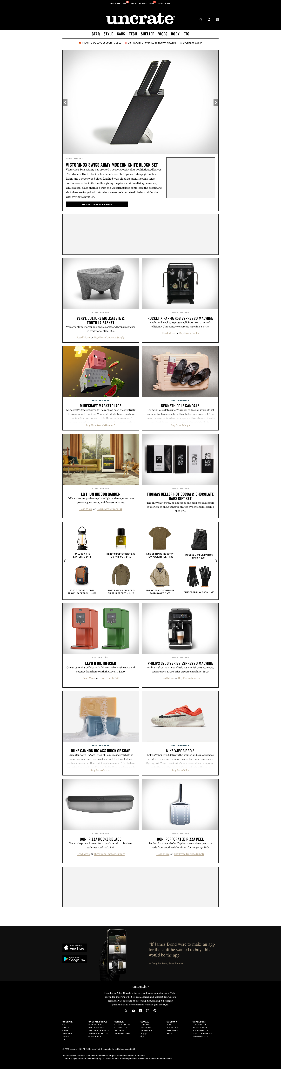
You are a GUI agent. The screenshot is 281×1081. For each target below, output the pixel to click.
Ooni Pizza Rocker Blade (100, 839)
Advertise (172, 1027)
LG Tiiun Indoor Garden (100, 494)
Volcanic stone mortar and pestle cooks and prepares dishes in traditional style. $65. (100, 328)
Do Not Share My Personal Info (202, 1035)
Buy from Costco (100, 770)
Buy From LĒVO (109, 678)
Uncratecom (118, 3)
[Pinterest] (154, 1010)
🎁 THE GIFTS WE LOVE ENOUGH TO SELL (100, 42)
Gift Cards (94, 1036)
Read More (83, 337)
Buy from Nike (180, 770)
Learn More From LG (109, 508)
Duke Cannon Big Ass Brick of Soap (100, 750)
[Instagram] (147, 1010)
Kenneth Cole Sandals (180, 405)
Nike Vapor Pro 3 (180, 750)
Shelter (147, 34)
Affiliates (172, 1030)
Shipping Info (122, 1033)
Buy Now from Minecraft (100, 425)
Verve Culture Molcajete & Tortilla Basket (101, 320)
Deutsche (146, 1030)
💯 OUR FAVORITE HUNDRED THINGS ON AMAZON (150, 42)
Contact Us (121, 1027)
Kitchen (78, 158)
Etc (186, 34)
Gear (96, 34)
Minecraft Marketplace (100, 405)
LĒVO (106, 657)
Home (69, 158)
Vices (162, 34)
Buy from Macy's (180, 425)
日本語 (143, 1033)
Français (145, 1027)
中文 (142, 1036)
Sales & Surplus (98, 1033)
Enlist (170, 1033)
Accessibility (200, 1030)
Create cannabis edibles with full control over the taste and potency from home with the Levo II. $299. (101, 669)
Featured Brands (98, 1030)
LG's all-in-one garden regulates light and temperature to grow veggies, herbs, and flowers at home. (101, 500)
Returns (119, 1030)
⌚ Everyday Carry (191, 42)
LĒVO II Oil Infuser (100, 663)
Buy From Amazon (189, 678)
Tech (133, 34)
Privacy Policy (201, 1027)
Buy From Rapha (189, 333)
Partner (97, 657)
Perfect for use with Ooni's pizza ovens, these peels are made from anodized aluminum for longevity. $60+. (180, 845)
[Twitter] (126, 1010)
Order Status (122, 1024)
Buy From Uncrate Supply (109, 337)
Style (108, 34)
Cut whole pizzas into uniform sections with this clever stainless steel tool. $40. (101, 845)
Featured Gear (101, 400)
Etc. (64, 1039)
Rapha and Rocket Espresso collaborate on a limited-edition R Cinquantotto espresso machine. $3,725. (180, 324)
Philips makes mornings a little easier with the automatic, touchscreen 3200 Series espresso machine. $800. (180, 669)
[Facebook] (140, 1010)
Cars (121, 34)
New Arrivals (96, 1024)
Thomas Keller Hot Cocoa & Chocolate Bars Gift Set (180, 496)
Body (175, 34)
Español (145, 1024)
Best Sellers (96, 1027)
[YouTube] (133, 1010)
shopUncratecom (142, 3)
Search (201, 19)
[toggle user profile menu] (209, 20)
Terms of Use (200, 1024)
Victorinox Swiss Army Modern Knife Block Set (112, 165)
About (170, 1024)
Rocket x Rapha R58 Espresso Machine (180, 318)
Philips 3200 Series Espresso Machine (180, 663)
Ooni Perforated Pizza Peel (180, 839)
